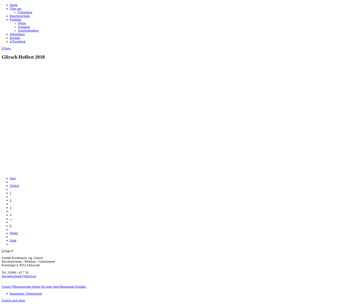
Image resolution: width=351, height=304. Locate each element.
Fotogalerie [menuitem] (25, 12)
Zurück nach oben (13, 300)
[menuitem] (14, 5)
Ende (13, 240)
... (11, 218)
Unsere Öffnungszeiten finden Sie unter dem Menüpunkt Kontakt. (44, 286)
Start (13, 178)
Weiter (14, 233)
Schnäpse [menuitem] (24, 27)
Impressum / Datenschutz (26, 293)
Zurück (14, 185)
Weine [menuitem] (22, 23)
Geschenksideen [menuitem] (28, 30)
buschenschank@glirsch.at (19, 276)
